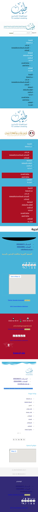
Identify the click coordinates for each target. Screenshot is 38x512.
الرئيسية (30, 74)
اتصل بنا (30, 70)
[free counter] (29, 268)
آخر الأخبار (30, 92)
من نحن (27, 45)
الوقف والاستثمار (28, 89)
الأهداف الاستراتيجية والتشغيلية (20, 47)
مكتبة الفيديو (25, 63)
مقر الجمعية (19, 353)
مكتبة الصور (25, 65)
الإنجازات (27, 50)
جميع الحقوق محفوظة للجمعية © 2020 (19, 306)
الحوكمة (30, 87)
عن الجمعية (29, 42)
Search (34, 33)
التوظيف (30, 102)
